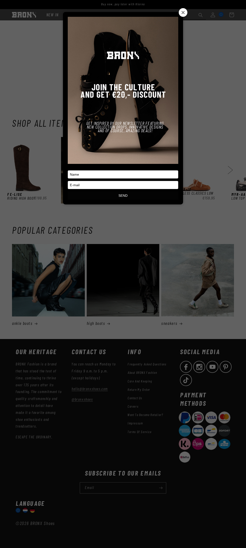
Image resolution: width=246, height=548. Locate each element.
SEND (123, 195)
